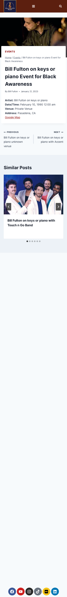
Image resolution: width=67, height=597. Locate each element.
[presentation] (33, 195)
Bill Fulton (13, 91)
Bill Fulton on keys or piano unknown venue (16, 139)
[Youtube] (21, 591)
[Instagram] (29, 591)
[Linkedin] (55, 591)
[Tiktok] (38, 591)
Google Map (12, 117)
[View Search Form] (60, 6)
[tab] (27, 241)
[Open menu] (33, 6)
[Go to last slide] (8, 206)
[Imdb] (46, 591)
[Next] (58, 206)
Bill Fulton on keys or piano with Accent (50, 137)
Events (10, 51)
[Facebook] (12, 591)
